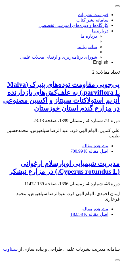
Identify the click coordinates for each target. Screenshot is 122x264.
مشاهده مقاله (95, 145)
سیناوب (10, 249)
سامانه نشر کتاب (92, 20)
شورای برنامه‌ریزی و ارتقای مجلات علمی (58, 57)
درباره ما (100, 30)
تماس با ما (87, 46)
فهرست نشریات (93, 14)
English (100, 62)
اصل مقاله (89, 151)
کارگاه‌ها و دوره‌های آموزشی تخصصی (73, 25)
